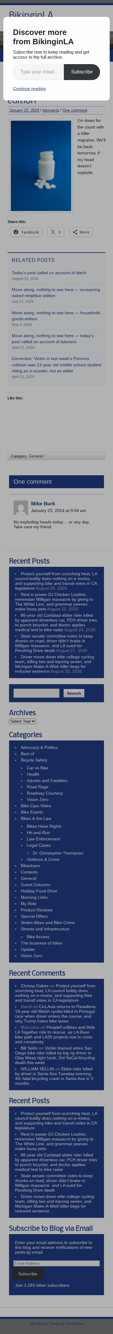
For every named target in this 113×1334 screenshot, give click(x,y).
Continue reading (29, 88)
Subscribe (82, 71)
